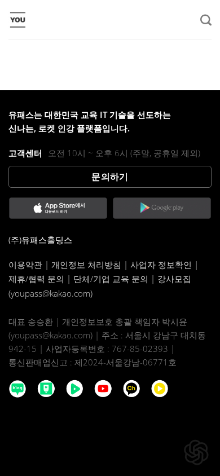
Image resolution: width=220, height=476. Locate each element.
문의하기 (110, 176)
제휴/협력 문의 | (40, 278)
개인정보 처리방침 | (90, 264)
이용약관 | (29, 264)
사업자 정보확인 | (164, 264)
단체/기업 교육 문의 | (115, 278)
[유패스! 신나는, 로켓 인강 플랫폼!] (64, 20)
